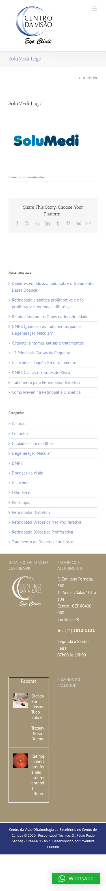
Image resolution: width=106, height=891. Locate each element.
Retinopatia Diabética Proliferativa (42, 532)
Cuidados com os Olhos (32, 443)
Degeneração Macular (31, 453)
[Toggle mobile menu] (95, 9)
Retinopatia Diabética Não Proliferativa (46, 522)
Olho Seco (21, 492)
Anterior (90, 77)
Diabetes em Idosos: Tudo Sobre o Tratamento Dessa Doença (37, 717)
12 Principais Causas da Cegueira (41, 353)
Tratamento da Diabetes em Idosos (42, 541)
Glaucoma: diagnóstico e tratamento (44, 362)
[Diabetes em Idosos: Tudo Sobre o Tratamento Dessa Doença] (20, 700)
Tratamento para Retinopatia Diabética (46, 382)
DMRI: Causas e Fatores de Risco (41, 372)
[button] (76, 878)
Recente (28, 681)
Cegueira (20, 433)
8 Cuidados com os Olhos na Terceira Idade (50, 316)
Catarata (19, 423)
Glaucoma (20, 482)
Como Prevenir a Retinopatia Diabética (46, 392)
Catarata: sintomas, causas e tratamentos (48, 343)
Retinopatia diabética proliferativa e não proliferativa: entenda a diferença (37, 774)
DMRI (17, 463)
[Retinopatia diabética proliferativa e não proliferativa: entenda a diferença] (20, 760)
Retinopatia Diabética (31, 512)
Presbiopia (21, 502)
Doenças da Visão (27, 473)
